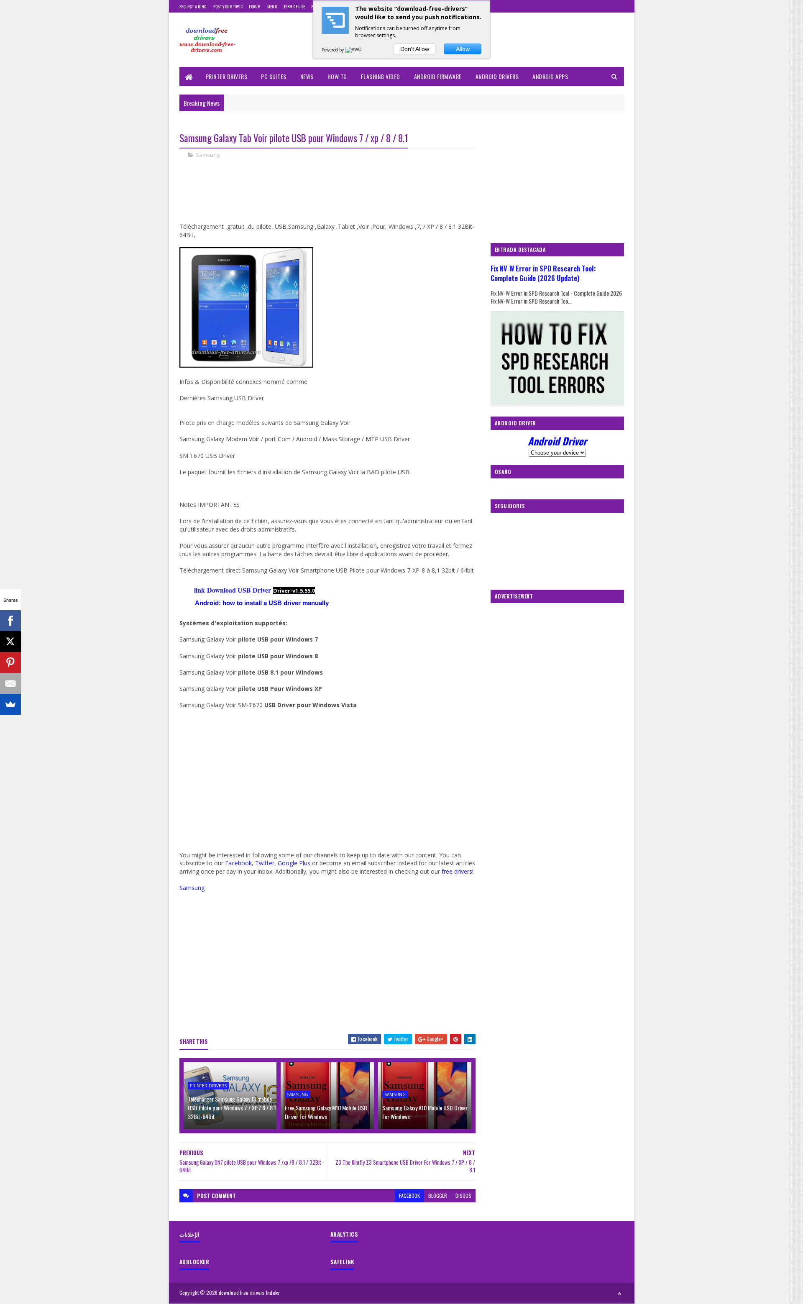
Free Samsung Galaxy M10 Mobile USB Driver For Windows (326, 1112)
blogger (437, 1195)
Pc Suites (273, 76)
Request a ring (193, 6)
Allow (463, 49)
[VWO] (354, 50)
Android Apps (550, 76)
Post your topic (228, 6)
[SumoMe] (10, 704)
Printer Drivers (227, 76)
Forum (255, 6)
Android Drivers (497, 76)
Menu (272, 6)
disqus (463, 1195)
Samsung (208, 155)
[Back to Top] (619, 1293)
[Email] (10, 683)
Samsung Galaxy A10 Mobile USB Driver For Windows (425, 1112)
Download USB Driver (238, 590)
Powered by (333, 50)
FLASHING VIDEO (380, 76)
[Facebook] (10, 620)
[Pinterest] (10, 662)
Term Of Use (294, 6)
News (307, 76)
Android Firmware (438, 76)
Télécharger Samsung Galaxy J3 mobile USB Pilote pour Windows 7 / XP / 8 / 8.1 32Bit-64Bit (232, 1107)
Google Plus (294, 863)
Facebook (238, 863)
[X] (10, 641)
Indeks (273, 1292)
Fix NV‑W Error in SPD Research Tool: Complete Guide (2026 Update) (543, 273)
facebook (409, 1195)
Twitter (264, 863)
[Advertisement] (331, 193)
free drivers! (457, 871)
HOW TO (337, 76)
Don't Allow (414, 49)
